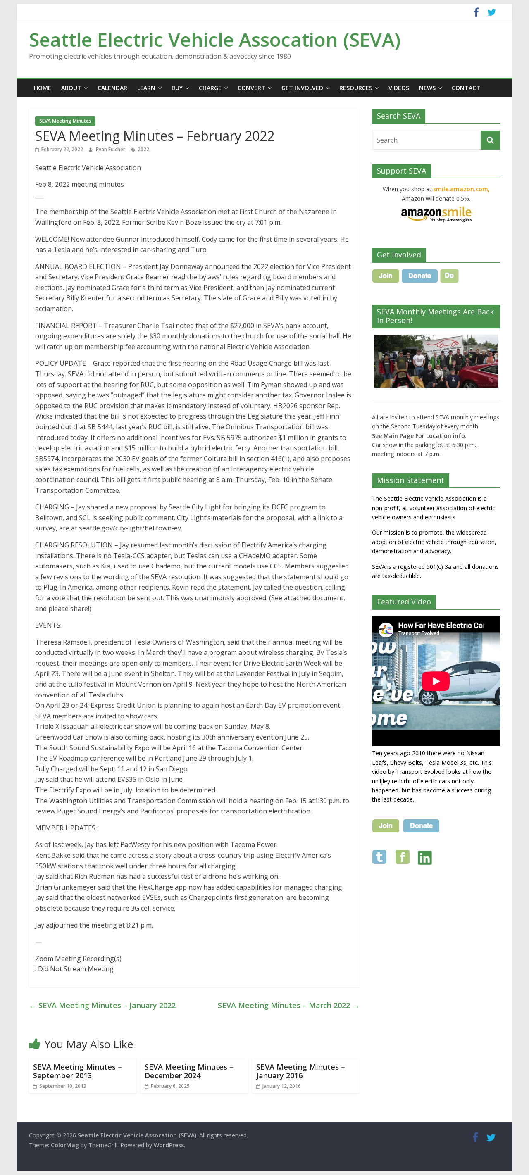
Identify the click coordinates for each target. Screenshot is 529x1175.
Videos (398, 88)
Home (42, 88)
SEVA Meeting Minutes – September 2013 (77, 1071)
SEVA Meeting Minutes (65, 120)
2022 (143, 149)
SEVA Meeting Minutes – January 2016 (300, 1071)
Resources (355, 88)
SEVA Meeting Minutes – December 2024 (189, 1071)
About (71, 88)
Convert (251, 88)
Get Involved (302, 88)
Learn (146, 88)
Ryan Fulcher (111, 149)
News (427, 88)
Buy (177, 88)
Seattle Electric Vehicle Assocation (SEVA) (214, 39)
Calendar (112, 88)
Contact (466, 88)
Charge (210, 88)
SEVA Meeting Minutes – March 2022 (289, 1005)
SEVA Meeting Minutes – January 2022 (102, 1005)
